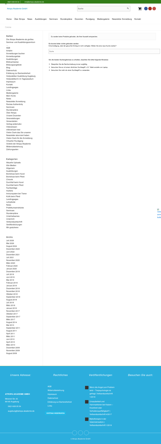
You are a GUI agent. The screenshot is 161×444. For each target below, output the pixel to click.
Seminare (10, 107)
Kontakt (9, 84)
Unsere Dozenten (13, 115)
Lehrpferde (10, 202)
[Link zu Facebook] (146, 8)
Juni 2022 (10, 251)
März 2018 (10, 305)
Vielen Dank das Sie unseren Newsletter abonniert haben (18, 134)
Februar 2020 (12, 265)
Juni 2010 (10, 339)
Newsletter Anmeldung (15, 101)
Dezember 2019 (13, 271)
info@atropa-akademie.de (34, 2)
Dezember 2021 (13, 254)
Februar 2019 (12, 282)
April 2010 (10, 342)
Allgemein (10, 168)
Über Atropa (11, 112)
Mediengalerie (12, 93)
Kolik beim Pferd (13, 196)
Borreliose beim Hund (15, 173)
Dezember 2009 (13, 347)
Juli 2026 (10, 240)
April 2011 (10, 333)
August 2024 (11, 246)
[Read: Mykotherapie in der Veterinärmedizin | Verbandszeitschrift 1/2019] (87, 419)
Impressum (10, 81)
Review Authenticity (14, 104)
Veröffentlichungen (14, 224)
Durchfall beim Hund (14, 182)
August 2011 (11, 330)
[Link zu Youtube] (150, 8)
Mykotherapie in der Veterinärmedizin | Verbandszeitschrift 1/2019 (101, 421)
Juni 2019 (10, 277)
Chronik (9, 179)
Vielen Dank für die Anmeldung (19, 138)
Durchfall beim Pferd (14, 185)
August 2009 (11, 353)
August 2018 (11, 299)
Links (8, 90)
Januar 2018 (11, 308)
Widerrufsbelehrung (14, 146)
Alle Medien (11, 165)
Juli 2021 (10, 257)
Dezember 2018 (13, 288)
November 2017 (13, 311)
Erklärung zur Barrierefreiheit (18, 73)
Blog (8, 67)
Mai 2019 (10, 280)
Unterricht (10, 219)
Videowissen (11, 126)
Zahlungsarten (12, 149)
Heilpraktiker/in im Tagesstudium (19, 78)
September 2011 (13, 327)
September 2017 (13, 316)
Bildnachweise (12, 62)
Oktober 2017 (12, 313)
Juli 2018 (10, 302)
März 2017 (10, 319)
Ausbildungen (12, 59)
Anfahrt (9, 50)
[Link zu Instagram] (154, 8)
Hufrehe (9, 190)
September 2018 (13, 296)
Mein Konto (11, 95)
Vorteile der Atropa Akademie (18, 143)
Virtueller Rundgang (14, 140)
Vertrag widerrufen (14, 124)
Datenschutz (11, 70)
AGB (8, 47)
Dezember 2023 (13, 249)
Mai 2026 (10, 243)
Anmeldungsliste (13, 56)
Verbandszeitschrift (14, 221)
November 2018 (13, 291)
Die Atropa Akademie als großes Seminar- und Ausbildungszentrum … (20, 42)
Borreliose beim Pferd (15, 176)
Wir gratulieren (12, 227)
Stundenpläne (12, 109)
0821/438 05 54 (13, 2)
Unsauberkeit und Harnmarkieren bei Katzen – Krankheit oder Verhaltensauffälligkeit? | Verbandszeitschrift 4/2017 (101, 408)
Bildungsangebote (14, 64)
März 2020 (10, 263)
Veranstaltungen (13, 118)
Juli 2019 (10, 274)
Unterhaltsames (12, 216)
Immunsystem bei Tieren (16, 193)
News (8, 98)
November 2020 (13, 260)
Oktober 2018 (12, 294)
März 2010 (10, 344)
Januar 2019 (11, 285)
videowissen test (13, 129)
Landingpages (12, 87)
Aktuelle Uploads (13, 162)
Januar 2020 (11, 268)
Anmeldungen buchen (15, 53)
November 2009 (13, 350)
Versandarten (11, 121)
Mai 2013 (10, 325)
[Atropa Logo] (16, 8)
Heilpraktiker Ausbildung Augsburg (20, 76)
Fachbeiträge (11, 188)
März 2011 (10, 336)
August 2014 (11, 322)
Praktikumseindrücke (15, 207)
